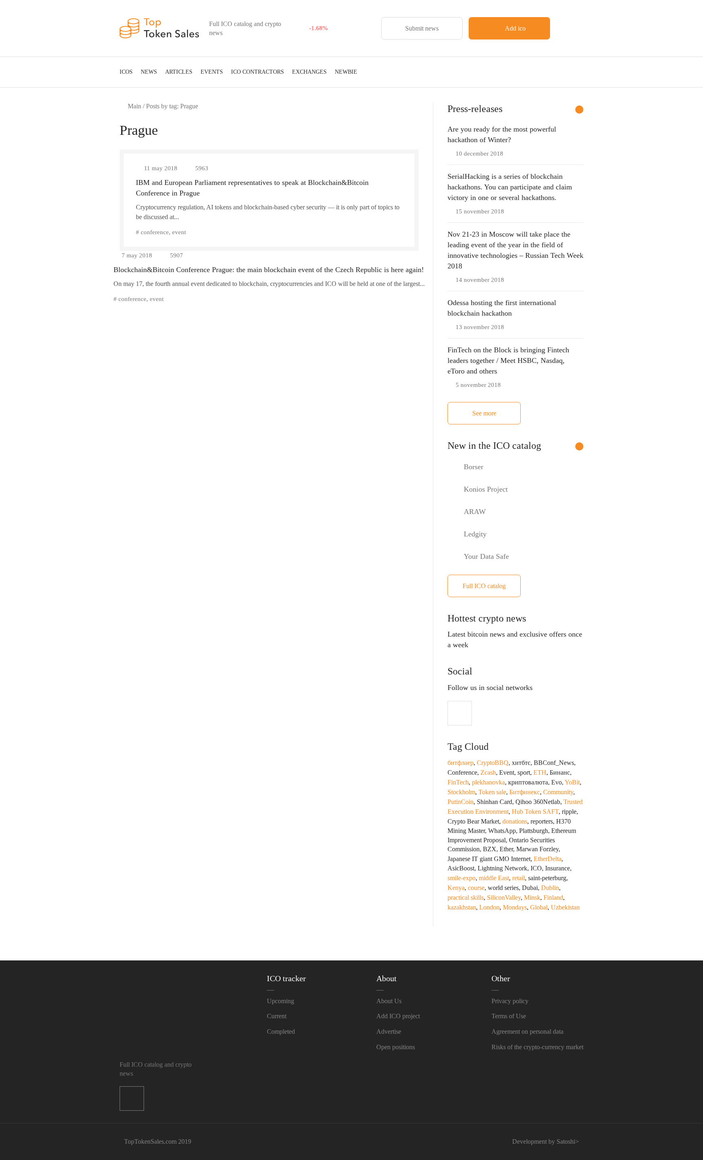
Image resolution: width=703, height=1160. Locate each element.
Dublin (550, 887)
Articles (178, 72)
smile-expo (462, 877)
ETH (539, 772)
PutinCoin (461, 801)
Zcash (488, 772)
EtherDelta (547, 858)
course (476, 887)
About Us (389, 1000)
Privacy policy (509, 1000)
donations (514, 821)
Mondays (515, 907)
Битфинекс (524, 792)
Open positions (395, 1047)
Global (539, 907)
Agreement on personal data (527, 1031)
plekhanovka (488, 782)
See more (484, 413)
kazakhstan (462, 907)
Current (276, 1016)
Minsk (532, 897)
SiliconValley (504, 897)
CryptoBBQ (493, 762)
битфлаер (461, 762)
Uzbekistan (565, 907)
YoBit (572, 782)
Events (212, 72)
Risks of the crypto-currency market (537, 1047)
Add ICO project (398, 1016)
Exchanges (309, 72)
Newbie (346, 72)
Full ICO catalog (484, 585)
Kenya (456, 887)
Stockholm (461, 792)
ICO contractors (257, 72)
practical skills (466, 897)
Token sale (492, 792)
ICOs (126, 72)
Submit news (422, 28)
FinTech (458, 782)
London (489, 907)
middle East (494, 877)
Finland (553, 897)
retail (518, 877)
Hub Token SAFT (535, 811)
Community (558, 792)
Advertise (388, 1031)
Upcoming (280, 1000)
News (149, 72)
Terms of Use (508, 1016)
